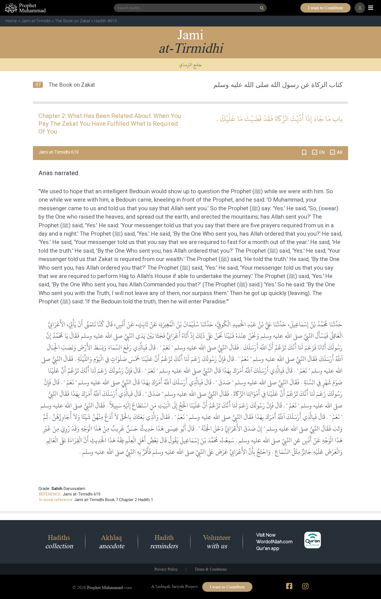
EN (322, 152)
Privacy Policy (166, 569)
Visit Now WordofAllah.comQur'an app (274, 541)
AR (340, 152)
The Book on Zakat (72, 20)
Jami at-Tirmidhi (36, 20)
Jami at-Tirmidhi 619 (81, 494)
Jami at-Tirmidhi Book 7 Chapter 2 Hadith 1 (113, 499)
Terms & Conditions (211, 569)
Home (11, 20)
